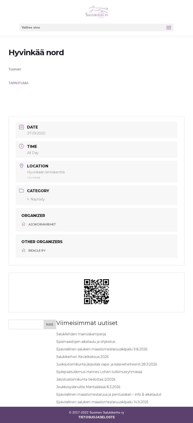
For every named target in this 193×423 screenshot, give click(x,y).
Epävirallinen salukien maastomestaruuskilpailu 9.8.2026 (101, 349)
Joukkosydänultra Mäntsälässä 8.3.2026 (88, 387)
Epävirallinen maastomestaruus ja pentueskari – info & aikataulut (108, 394)
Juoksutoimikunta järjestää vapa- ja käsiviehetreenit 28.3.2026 (106, 364)
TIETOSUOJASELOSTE (96, 417)
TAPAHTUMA (18, 83)
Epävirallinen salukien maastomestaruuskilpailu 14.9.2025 (102, 402)
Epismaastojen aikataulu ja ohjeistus (85, 342)
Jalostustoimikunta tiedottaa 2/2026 (85, 379)
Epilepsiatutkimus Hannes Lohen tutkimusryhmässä (99, 372)
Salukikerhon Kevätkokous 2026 (82, 357)
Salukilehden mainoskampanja (81, 334)
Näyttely (38, 199)
